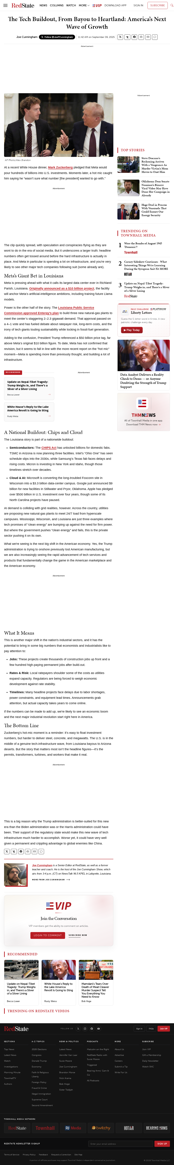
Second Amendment (42, 1105)
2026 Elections (39, 1049)
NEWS (43, 5)
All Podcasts (93, 1080)
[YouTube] (98, 1028)
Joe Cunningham (27, 37)
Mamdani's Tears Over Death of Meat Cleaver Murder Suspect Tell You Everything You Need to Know (95, 990)
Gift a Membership (151, 1055)
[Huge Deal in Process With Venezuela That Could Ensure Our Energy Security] (128, 211)
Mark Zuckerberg (60, 167)
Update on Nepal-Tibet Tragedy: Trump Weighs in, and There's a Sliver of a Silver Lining (21, 988)
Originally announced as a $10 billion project (61, 288)
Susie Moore (65, 1061)
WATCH (71, 5)
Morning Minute (12, 1072)
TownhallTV (10, 1078)
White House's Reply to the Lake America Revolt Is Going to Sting (58, 987)
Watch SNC (148, 1066)
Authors (8, 1084)
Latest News (10, 1055)
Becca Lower (13, 1001)
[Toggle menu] (5, 5)
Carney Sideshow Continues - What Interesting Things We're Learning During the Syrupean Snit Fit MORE (146, 265)
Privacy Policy (29, 1154)
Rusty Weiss (50, 1001)
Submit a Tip (121, 1066)
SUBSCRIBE (157, 5)
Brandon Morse (67, 1072)
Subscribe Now (78, 935)
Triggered (92, 1065)
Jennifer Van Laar (68, 1055)
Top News (9, 1049)
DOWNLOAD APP (115, 5)
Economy (36, 1066)
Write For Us (121, 1072)
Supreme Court (39, 1099)
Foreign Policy (39, 1082)
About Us (119, 1049)
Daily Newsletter (150, 1061)
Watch (7, 1061)
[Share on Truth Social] (127, 37)
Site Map (78, 1154)
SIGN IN (138, 5)
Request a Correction (61, 1154)
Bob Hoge (86, 1001)
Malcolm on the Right (98, 1049)
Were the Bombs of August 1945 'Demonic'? (143, 245)
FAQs (151, 1028)
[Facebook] (91, 1028)
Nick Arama (65, 1078)
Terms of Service (11, 1154)
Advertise (119, 1055)
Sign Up (162, 1143)
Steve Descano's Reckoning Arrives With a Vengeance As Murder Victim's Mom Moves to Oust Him (155, 165)
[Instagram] (85, 1028)
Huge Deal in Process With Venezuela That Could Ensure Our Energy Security (154, 210)
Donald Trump (39, 1061)
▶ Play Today (132, 330)
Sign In (139, 1028)
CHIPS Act (48, 447)
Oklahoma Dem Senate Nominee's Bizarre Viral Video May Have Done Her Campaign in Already (156, 188)
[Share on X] (120, 37)
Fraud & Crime (39, 1088)
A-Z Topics (38, 1042)
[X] (78, 1028)
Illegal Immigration (41, 1094)
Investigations (11, 1066)
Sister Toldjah (66, 1089)
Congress (36, 1055)
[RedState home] (16, 1028)
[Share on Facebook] (134, 37)
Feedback (43, 1154)
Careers (119, 1061)
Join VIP (163, 1028)
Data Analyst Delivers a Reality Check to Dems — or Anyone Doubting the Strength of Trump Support (143, 380)
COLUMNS (57, 5)
